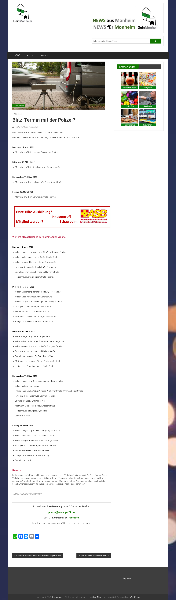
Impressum (42, 55)
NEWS (17, 55)
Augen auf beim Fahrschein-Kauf (93, 556)
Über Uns (29, 55)
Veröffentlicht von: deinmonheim (26, 127)
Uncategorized (18, 106)
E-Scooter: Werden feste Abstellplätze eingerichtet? (38, 556)
